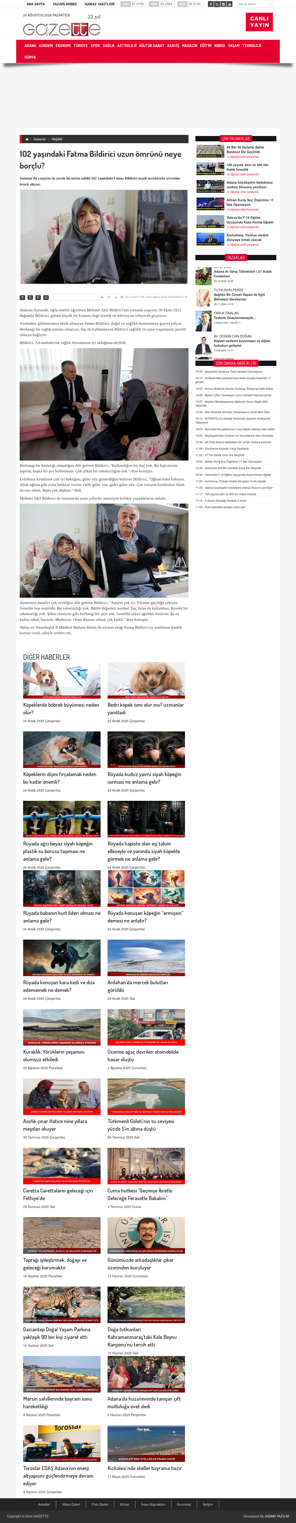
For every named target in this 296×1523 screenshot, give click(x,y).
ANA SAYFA (36, 4)
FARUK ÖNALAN (226, 282)
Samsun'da (29, 178)
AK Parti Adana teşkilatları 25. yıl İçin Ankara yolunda (233, 442)
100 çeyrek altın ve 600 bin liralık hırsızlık (247, 167)
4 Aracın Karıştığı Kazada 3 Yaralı (221, 500)
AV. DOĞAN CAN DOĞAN (233, 305)
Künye (124, 1504)
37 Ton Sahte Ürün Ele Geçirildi (219, 455)
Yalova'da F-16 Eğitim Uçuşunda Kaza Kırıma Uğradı (250, 219)
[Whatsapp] (46, 297)
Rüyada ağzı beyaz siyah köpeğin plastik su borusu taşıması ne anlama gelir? (58, 851)
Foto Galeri (100, 1504)
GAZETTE (41, 1516)
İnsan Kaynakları (153, 1504)
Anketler (44, 1504)
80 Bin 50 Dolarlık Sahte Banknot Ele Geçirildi (245, 149)
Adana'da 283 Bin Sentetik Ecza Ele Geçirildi (228, 468)
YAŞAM (56, 139)
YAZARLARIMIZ (65, 4)
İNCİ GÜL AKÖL (225, 351)
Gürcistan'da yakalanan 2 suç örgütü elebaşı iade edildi (234, 429)
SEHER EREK (224, 328)
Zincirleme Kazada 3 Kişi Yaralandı (222, 448)
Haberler (40, 139)
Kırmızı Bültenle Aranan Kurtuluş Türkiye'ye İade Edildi (234, 388)
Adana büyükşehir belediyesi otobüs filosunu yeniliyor (250, 184)
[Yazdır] (102, 297)
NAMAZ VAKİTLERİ (99, 4)
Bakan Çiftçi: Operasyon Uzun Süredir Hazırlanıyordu (233, 395)
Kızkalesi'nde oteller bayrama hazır (145, 1467)
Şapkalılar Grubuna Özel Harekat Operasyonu (229, 371)
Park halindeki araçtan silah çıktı (220, 507)
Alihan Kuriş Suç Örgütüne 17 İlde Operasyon (250, 202)
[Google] (38, 297)
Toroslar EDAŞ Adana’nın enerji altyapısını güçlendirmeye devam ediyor (58, 1475)
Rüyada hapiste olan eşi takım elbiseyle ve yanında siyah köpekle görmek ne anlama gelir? (144, 851)
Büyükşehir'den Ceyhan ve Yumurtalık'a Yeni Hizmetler (234, 435)
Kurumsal (184, 1504)
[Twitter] (30, 297)
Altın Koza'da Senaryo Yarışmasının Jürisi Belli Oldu (232, 412)
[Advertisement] (148, 95)
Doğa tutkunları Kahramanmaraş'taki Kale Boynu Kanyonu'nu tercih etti (142, 1337)
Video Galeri (71, 1504)
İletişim (208, 1504)
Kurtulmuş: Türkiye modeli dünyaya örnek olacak (247, 237)
